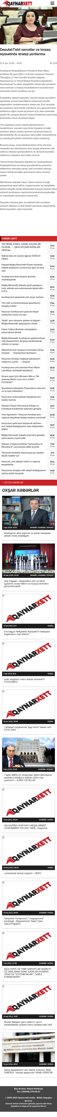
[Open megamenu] (52, 3)
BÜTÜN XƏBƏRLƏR (14, 483)
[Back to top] (49, 1110)
